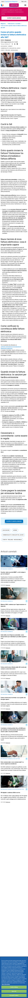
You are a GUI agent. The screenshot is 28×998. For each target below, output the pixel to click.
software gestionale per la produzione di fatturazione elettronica (11, 347)
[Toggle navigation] (25, 5)
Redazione (8, 40)
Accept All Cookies (14, 995)
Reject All (14, 991)
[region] (14, 977)
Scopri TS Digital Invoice (14, 521)
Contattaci (14, 5)
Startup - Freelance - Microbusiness (9, 50)
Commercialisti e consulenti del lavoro (10, 48)
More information (6, 984)
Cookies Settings (14, 987)
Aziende (10, 46)
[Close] (26, 958)
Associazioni (4, 46)
